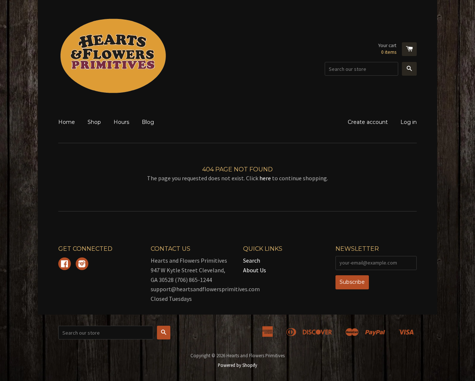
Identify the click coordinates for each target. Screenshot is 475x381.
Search (251, 260)
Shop (94, 122)
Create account (368, 122)
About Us (254, 270)
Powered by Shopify (237, 365)
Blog (148, 122)
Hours (121, 122)
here (265, 178)
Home (66, 122)
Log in (408, 122)
